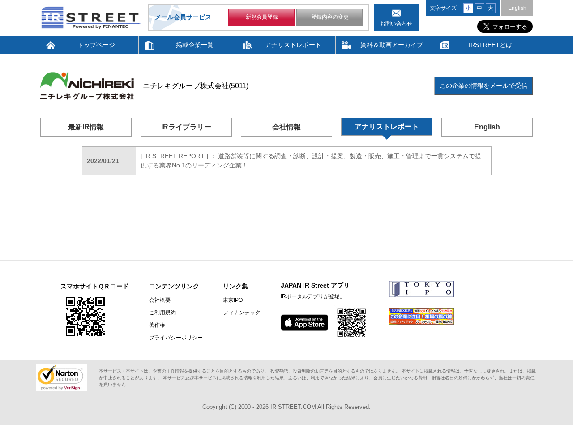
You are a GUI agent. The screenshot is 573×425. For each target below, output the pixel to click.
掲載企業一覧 (195, 44)
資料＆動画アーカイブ (391, 44)
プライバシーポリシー (176, 338)
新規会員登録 (262, 17)
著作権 (157, 325)
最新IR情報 (86, 127)
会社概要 (160, 300)
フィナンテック (242, 312)
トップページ (96, 44)
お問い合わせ (396, 24)
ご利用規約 (162, 312)
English (517, 8)
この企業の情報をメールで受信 (483, 85)
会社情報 (286, 127)
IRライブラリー (186, 127)
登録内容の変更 (330, 17)
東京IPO (233, 300)
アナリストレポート (293, 44)
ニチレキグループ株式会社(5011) (195, 86)
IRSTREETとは (490, 44)
